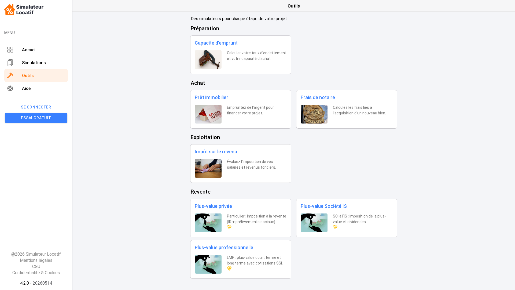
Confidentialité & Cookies (36, 272)
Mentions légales (36, 260)
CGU (36, 266)
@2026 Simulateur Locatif (36, 254)
